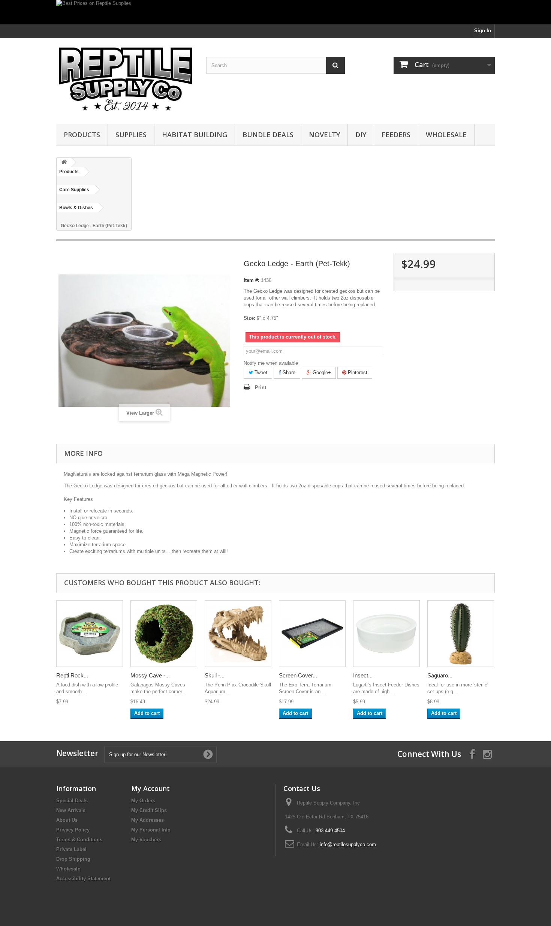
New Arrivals (70, 810)
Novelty (324, 134)
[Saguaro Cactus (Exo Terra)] (460, 633)
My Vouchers (146, 839)
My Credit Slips (149, 810)
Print (260, 387)
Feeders (396, 134)
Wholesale (446, 134)
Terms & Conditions (79, 839)
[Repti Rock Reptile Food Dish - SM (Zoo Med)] (89, 633)
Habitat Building (194, 134)
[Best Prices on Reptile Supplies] (275, 12)
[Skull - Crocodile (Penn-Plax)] (238, 633)
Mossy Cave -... (150, 675)
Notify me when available (271, 363)
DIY (360, 134)
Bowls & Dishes (76, 207)
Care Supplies (74, 189)
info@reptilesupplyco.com (348, 844)
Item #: (251, 280)
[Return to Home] (64, 162)
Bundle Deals (268, 134)
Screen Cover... (298, 675)
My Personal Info (151, 830)
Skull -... (215, 675)
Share (288, 372)
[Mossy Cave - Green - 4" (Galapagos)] (163, 633)
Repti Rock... (72, 675)
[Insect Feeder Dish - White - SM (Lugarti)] (386, 633)
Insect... (363, 675)
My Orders (143, 800)
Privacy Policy (73, 830)
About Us (67, 820)
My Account (150, 788)
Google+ (321, 372)
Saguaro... (439, 675)
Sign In (482, 30)
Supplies (131, 134)
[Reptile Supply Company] (125, 79)
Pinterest (356, 372)
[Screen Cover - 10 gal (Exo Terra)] (312, 633)
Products (82, 134)
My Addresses (147, 820)
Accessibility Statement (83, 878)
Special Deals (72, 800)
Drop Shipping (73, 859)
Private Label (71, 849)
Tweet (260, 372)
